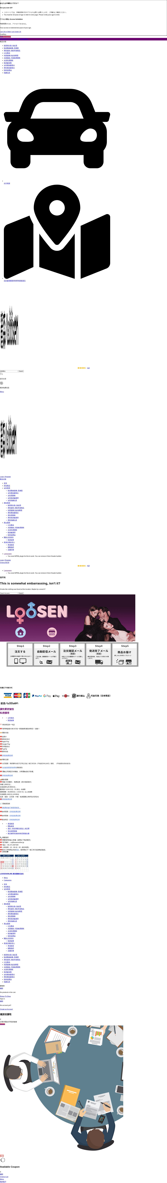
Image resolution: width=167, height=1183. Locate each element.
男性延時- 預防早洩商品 (16, 508)
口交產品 (11, 525)
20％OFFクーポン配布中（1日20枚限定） (14, 39)
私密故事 (11, 540)
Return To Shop (5, 996)
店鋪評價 (11, 550)
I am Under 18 (16, 32)
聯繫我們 (11, 547)
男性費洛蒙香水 (13, 513)
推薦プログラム (5, 37)
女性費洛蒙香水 (13, 493)
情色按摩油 (11, 535)
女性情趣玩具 (12, 500)
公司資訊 (11, 718)
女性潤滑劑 (11, 495)
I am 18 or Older (5, 32)
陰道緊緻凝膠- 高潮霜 (15, 490)
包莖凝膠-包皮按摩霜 (15, 510)
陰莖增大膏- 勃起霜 (14, 505)
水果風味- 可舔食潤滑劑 (16, 527)
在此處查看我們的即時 (9, 767)
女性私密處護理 (13, 498)
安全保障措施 (12, 831)
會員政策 (11, 545)
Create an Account (6, 1009)
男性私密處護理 (13, 517)
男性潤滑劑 (11, 515)
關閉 (1, 988)
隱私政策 (11, 826)
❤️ (6, 755)
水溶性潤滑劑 (12, 530)
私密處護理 (11, 532)
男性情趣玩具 (12, 520)
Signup (2, 1024)
